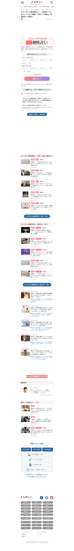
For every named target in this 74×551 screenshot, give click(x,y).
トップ (21, 6)
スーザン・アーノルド (46, 300)
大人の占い (25, 514)
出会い (36, 522)
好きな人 (48, 329)
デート (25, 525)
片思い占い (25, 505)
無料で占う (37, 79)
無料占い (48, 6)
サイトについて (25, 532)
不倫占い (53, 6)
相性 (49, 107)
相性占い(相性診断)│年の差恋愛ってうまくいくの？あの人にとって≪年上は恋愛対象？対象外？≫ (41, 352)
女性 (25, 71)
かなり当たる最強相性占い (34, 9)
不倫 (26, 528)
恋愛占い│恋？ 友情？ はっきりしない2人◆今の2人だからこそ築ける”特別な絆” (41, 185)
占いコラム (36, 528)
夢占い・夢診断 (36, 514)
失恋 (48, 525)
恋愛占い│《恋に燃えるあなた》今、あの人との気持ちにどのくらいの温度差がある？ (42, 163)
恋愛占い (36, 6)
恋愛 (32, 301)
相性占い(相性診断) (28, 6)
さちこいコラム (26, 522)
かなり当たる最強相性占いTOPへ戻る (37, 376)
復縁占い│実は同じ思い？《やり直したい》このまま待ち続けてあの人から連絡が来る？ (42, 410)
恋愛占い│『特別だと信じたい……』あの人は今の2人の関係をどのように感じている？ (42, 275)
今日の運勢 (26, 449)
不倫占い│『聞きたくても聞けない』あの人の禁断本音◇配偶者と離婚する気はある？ (42, 421)
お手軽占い (43, 314)
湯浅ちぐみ (25, 19)
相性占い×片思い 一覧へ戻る (37, 114)
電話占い (24, 536)
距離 (25, 108)
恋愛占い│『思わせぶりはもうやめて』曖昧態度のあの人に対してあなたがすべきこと (41, 196)
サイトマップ (40, 534)
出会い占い (36, 505)
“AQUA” (32, 330)
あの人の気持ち (38, 238)
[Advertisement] (37, 28)
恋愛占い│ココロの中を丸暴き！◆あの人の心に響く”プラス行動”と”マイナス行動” (42, 207)
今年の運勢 (36, 508)
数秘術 (44, 359)
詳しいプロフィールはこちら (45, 394)
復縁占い (26, 511)
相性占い (48, 502)
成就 (36, 329)
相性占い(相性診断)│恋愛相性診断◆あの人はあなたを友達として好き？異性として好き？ (41, 295)
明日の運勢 (36, 449)
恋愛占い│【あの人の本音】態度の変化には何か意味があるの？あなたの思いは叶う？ (41, 432)
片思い (32, 108)
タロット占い (36, 511)
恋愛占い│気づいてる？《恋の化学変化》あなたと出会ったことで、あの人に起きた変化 (42, 253)
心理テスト (48, 514)
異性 (36, 300)
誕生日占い (36, 108)
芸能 (48, 528)
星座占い (35, 301)
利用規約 (24, 534)
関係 (36, 314)
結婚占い (48, 505)
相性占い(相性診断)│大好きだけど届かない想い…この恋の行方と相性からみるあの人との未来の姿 (41, 309)
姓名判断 (48, 511)
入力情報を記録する (37, 74)
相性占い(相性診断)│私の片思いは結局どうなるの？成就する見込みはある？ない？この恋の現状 (41, 323)
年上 (47, 358)
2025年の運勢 (42, 6)
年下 (44, 358)
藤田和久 (49, 314)
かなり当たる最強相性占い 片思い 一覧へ (37, 216)
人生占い (26, 508)
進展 (44, 329)
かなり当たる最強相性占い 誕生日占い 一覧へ (37, 284)
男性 (30, 71)
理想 (41, 358)
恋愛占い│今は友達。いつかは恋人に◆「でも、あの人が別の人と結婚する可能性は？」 (42, 174)
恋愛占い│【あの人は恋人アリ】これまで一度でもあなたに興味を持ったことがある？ (42, 242)
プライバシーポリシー (37, 84)
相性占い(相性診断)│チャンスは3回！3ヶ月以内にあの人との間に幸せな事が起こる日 (42, 338)
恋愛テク (37, 525)
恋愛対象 (37, 358)
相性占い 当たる (45, 107)
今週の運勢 (47, 449)
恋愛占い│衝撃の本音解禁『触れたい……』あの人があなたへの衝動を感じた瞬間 (41, 232)
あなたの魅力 (38, 227)
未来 (39, 300)
